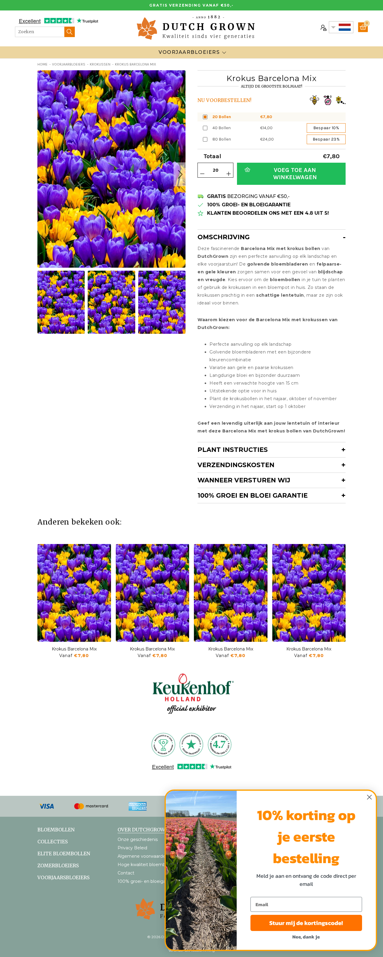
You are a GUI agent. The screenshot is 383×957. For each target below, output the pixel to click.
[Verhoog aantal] (228, 173)
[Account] (322, 27)
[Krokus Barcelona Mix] (74, 593)
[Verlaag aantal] (202, 173)
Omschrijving (223, 237)
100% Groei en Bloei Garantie (252, 495)
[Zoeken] (69, 32)
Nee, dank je (306, 936)
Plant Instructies (232, 449)
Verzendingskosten (235, 465)
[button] (180, 174)
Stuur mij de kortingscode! (306, 922)
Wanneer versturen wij (243, 480)
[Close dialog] (369, 797)
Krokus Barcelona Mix (74, 649)
